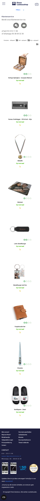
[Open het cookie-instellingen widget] (3, 497)
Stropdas (20, 368)
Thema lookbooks (24, 442)
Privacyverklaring (7, 442)
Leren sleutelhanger (20, 243)
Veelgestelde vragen (7, 440)
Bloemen (21, 437)
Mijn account (5, 432)
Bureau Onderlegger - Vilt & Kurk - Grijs (20, 119)
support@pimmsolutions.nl (11, 456)
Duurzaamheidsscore (25, 440)
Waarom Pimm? (6, 434)
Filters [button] (18, 10)
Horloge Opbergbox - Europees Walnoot (20, 78)
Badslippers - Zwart (20, 409)
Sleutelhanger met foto (20, 285)
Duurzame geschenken (25, 432)
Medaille (20, 161)
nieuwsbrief (9, 481)
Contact (4, 445)
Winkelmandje (6, 437)
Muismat (20, 202)
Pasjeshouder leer (20, 326)
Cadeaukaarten (23, 434)
